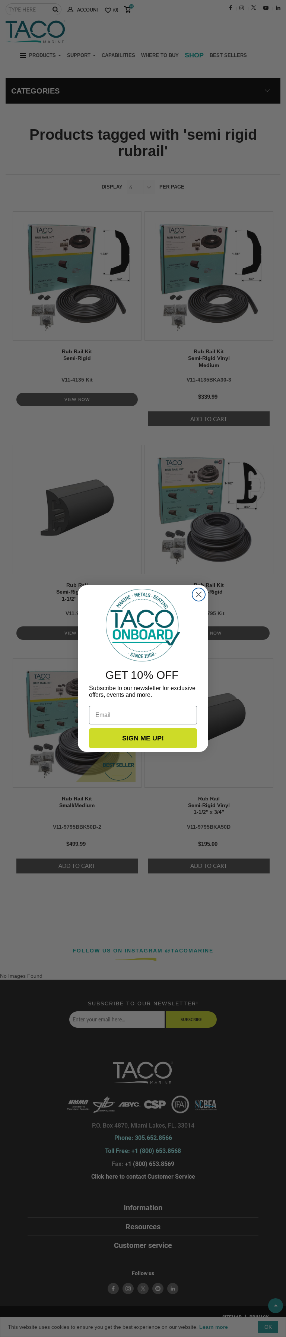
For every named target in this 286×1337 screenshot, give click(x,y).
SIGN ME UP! (143, 738)
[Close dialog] (198, 594)
